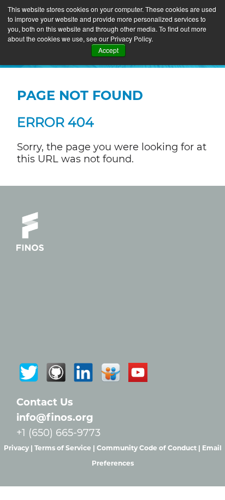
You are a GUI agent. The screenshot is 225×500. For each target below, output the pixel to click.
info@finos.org (54, 417)
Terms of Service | (65, 448)
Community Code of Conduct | (149, 448)
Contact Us (44, 402)
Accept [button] (108, 50)
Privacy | (19, 448)
